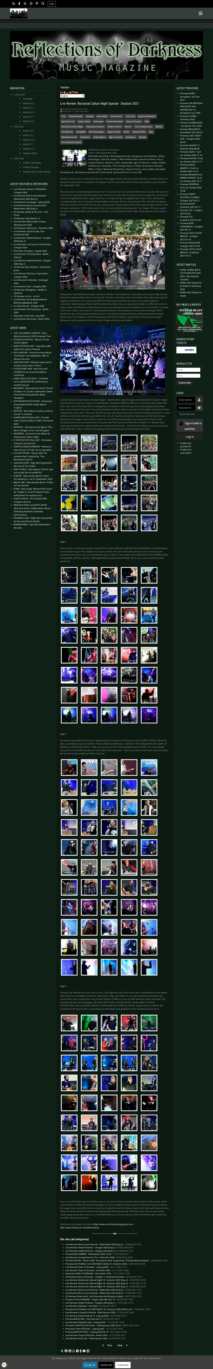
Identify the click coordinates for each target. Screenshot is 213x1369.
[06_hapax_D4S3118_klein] (90, 675)
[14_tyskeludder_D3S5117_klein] (130, 868)
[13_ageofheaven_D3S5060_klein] (70, 848)
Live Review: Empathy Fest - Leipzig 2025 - (94, 1322)
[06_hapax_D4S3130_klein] (150, 675)
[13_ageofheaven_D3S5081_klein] (130, 848)
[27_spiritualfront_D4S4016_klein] (150, 1163)
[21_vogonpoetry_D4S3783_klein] (150, 1043)
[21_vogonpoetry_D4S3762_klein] (110, 1043)
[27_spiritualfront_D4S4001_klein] (90, 1163)
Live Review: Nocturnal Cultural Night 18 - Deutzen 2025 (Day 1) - (105, 1286)
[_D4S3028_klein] (90, 483)
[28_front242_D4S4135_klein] (150, 1183)
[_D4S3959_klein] (70, 523)
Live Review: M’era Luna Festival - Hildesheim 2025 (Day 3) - (103, 1289)
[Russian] (73, 92)
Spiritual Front (68, 121)
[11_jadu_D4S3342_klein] (150, 808)
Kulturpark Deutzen (95, 126)
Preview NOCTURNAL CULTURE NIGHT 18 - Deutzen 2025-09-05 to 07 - (108, 1309)
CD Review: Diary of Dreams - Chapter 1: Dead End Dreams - (104, 1276)
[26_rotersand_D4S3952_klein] (110, 1143)
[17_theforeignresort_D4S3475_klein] (110, 927)
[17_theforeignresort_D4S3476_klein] (130, 927)
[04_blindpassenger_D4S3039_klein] (110, 635)
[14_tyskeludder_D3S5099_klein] (70, 868)
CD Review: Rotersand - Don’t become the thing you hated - (103, 1296)
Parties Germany (32, 162)
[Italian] (70, 92)
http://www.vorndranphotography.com (113, 1224)
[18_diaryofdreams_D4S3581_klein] (90, 947)
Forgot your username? (186, 451)
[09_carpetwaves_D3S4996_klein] (110, 768)
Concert (20, 94)
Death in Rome (114, 126)
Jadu (151, 131)
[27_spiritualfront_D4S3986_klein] (70, 1163)
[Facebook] (19, 4)
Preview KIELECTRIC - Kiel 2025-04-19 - (92, 1318)
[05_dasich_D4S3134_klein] (110, 655)
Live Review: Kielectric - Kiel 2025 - (90, 1305)
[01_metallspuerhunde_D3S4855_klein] (130, 575)
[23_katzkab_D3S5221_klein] (70, 1083)
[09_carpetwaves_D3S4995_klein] (90, 768)
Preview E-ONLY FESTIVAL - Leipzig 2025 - (94, 1328)
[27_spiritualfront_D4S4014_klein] (130, 1163)
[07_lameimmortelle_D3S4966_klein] (110, 695)
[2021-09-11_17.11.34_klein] (90, 443)
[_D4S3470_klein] (110, 503)
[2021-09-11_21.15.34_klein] (130, 443)
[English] (61, 92)
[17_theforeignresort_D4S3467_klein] (90, 927)
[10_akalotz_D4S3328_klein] (130, 788)
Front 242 (130, 116)
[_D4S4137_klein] (150, 523)
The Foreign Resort (143, 126)
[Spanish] (76, 92)
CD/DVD (19, 126)
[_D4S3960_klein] (90, 523)
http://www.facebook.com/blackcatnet (79, 1227)
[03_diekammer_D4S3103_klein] (150, 615)
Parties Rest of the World (36, 171)
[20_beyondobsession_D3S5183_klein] (90, 1023)
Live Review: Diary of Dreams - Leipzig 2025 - (96, 1266)
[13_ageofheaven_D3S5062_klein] (90, 848)
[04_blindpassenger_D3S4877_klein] (90, 635)
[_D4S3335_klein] (150, 483)
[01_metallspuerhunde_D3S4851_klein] (110, 575)
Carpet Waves (99, 137)
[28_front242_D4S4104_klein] (130, 1183)
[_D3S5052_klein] (150, 463)
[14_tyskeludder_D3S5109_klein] (110, 868)
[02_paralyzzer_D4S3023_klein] (150, 595)
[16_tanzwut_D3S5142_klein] (90, 908)
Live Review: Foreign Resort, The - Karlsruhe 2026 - (99, 1257)
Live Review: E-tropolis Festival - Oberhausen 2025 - (99, 1312)
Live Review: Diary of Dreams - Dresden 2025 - (97, 1270)
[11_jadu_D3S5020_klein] (90, 808)
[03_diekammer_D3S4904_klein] (110, 615)
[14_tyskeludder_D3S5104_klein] (90, 868)
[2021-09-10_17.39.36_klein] (70, 443)
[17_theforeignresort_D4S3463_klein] (70, 927)
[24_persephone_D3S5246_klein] (70, 1103)
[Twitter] (24, 4)
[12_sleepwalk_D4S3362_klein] (130, 828)
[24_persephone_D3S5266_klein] (130, 1103)
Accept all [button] (90, 1365)
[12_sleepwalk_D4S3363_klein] (150, 828)
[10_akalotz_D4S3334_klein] (150, 788)
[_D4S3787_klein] (150, 503)
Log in (190, 437)
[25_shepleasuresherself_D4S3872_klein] (130, 1123)
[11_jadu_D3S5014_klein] (70, 808)
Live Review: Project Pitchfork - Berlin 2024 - (95, 1335)
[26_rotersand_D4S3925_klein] (70, 1143)
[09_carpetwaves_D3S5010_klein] (150, 768)
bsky (52, 3)
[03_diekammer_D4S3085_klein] (130, 615)
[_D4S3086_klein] (110, 483)
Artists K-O (29, 112)
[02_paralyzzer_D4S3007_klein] (70, 595)
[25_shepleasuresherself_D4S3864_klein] (90, 1123)
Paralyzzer (85, 137)
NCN (147, 121)
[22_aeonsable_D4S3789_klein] (70, 1063)
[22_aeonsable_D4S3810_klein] (130, 1063)
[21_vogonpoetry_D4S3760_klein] (90, 1043)
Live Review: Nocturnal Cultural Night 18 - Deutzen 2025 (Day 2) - (105, 1283)
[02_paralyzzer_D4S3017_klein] (110, 595)
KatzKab (142, 137)
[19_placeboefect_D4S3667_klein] (130, 967)
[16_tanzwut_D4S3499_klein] (150, 908)
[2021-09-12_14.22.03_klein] (70, 463)
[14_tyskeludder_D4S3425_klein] (150, 868)
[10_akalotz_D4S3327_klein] (110, 788)
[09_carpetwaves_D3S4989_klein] (70, 768)
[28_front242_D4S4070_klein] (110, 1183)
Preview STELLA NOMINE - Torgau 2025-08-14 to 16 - (99, 1299)
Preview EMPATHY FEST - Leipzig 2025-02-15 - (96, 1331)
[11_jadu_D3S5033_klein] (130, 808)
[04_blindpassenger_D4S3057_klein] (130, 635)
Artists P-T (28, 116)
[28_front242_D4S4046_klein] (90, 1183)
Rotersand (98, 121)
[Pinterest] (37, 4)
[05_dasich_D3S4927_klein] (70, 655)
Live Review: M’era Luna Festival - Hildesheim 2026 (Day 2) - (103, 1244)
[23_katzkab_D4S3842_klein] (150, 1083)
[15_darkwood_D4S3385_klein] (70, 888)
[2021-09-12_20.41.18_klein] (90, 463)
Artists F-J (28, 107)
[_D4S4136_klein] (130, 523)
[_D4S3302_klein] (130, 483)
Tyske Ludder (84, 121)
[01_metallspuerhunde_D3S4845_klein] (70, 575)
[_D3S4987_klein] (110, 463)
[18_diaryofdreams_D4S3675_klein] (150, 947)
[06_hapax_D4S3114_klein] (70, 675)
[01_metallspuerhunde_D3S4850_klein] (90, 575)
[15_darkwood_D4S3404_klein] (130, 888)
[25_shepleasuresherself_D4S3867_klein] (110, 1123)
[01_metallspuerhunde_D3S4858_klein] (150, 575)
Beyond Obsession (146, 116)
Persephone (67, 131)
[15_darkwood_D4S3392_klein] (90, 888)
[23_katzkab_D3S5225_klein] (110, 1083)
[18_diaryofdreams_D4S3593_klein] (110, 947)
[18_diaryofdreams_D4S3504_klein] (70, 947)
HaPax (126, 131)
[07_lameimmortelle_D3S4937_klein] (70, 695)
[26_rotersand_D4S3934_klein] (90, 1143)
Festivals (27, 98)
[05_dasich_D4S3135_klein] (130, 655)
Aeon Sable (102, 116)
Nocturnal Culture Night (72, 126)
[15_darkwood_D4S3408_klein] (150, 888)
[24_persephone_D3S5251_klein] (90, 1103)
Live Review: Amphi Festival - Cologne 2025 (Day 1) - (99, 1302)
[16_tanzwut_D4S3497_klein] (130, 908)
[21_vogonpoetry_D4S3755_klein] (70, 1043)
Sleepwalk (80, 131)
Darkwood (130, 137)
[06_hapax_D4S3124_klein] (110, 675)
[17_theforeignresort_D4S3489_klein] (150, 927)
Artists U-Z (28, 121)
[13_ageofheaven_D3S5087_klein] (150, 848)
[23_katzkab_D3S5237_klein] (130, 1083)
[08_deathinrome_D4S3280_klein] (70, 715)
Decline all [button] (106, 1365)
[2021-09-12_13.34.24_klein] (150, 443)
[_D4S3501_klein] (130, 503)
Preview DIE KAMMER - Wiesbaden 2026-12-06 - (97, 1254)
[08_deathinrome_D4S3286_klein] (110, 715)
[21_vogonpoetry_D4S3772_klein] (130, 1043)
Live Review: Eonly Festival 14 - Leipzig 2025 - (96, 1315)
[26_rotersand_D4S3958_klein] (150, 1143)
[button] (62, 1351)
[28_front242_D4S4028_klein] (70, 1183)
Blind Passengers (96, 131)
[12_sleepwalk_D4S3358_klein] (110, 828)
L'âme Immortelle (114, 121)
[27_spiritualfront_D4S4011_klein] (110, 1163)
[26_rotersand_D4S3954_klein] (130, 1143)
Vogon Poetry (113, 131)
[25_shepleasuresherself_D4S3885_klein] (150, 1123)
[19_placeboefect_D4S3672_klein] (150, 967)
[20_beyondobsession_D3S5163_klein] (70, 1023)
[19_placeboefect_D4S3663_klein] (110, 967)
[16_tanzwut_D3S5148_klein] (110, 908)
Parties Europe (31, 167)
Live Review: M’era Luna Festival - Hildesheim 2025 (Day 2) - (103, 1292)
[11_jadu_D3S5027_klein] (110, 808)
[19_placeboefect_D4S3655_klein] (90, 967)
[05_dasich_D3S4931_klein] (90, 655)
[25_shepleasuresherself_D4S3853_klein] (70, 1123)
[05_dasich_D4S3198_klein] (150, 655)
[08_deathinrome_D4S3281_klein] (90, 715)
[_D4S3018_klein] (70, 483)
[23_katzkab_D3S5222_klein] (90, 1083)
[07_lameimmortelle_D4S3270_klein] (150, 695)
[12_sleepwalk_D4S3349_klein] (70, 828)
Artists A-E (28, 103)
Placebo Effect (139, 131)
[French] (64, 92)
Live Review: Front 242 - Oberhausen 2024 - (95, 1338)
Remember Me (187, 414)
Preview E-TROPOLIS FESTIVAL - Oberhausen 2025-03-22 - (102, 1325)
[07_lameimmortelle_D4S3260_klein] (130, 695)
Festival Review (75, 116)
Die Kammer (116, 116)
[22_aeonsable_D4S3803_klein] (110, 1063)
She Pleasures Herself (71, 142)
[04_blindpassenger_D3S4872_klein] (70, 635)
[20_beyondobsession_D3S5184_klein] (110, 1023)
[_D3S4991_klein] (130, 463)
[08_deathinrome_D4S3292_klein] (150, 715)
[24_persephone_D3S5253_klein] (110, 1103)
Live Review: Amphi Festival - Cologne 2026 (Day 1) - (99, 1250)
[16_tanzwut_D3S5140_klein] (70, 908)
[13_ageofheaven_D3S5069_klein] (110, 848)
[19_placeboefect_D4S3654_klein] (70, 967)
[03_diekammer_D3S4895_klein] (90, 615)
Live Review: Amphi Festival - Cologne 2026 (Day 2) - (99, 1247)
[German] (67, 92)
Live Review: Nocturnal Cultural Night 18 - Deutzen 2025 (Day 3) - (105, 1279)
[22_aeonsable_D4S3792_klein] (90, 1063)
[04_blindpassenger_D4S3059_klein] (150, 635)
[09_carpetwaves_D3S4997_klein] (130, 768)
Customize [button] (123, 1365)
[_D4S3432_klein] (70, 503)
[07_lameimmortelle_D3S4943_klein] (90, 695)
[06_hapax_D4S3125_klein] (130, 675)
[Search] (42, 4)
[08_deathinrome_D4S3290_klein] (130, 715)
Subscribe (185, 382)
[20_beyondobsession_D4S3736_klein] (130, 1023)
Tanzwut (90, 116)
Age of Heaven (115, 137)
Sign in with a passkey (193, 426)
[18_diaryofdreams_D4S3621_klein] (130, 947)
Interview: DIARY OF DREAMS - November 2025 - (97, 1273)
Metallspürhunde (69, 137)
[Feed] (13, 4)
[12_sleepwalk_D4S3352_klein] (90, 828)
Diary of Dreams (133, 121)
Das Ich (128, 126)
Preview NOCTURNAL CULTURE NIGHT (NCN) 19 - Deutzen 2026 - (105, 1263)
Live (63, 116)
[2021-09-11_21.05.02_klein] (110, 443)
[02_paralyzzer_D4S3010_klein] (90, 595)
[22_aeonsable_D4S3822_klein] (150, 1063)
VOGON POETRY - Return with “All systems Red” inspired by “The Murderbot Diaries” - (116, 1260)
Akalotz (159, 126)
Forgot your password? (186, 445)
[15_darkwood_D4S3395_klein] (110, 888)
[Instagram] (31, 4)
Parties (19, 158)
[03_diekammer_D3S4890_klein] (70, 615)
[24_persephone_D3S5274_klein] (150, 1103)
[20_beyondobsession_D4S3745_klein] (150, 1023)
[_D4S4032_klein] (110, 523)
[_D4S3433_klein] (90, 503)
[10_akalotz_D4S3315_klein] (90, 788)
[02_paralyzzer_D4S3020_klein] (130, 595)
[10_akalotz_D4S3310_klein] (70, 788)
